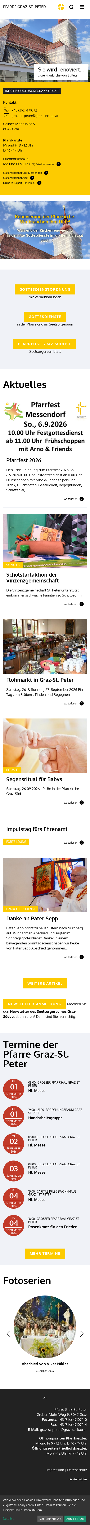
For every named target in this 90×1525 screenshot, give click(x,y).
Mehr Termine (45, 1253)
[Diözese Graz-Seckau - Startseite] (61, 7)
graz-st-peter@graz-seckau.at (35, 115)
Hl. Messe (36, 1090)
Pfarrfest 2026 (23, 460)
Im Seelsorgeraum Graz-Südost (32, 91)
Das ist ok (75, 1518)
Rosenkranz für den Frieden (52, 1226)
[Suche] (71, 7)
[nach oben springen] (45, 1398)
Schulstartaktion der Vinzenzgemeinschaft (32, 577)
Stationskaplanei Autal (15, 177)
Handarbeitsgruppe (45, 1117)
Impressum (55, 1470)
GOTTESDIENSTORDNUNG (45, 289)
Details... (8, 1518)
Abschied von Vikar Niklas (45, 1364)
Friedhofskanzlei (45, 164)
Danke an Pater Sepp (32, 918)
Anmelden (79, 1479)
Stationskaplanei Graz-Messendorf (22, 172)
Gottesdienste (45, 316)
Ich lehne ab (50, 1518)
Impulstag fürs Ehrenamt (37, 829)
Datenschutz (77, 1470)
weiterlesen (70, 499)
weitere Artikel (45, 983)
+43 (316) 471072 (24, 110)
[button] (8, 1334)
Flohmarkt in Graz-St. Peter (40, 679)
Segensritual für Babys (34, 779)
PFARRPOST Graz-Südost (44, 344)
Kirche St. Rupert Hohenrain (19, 182)
